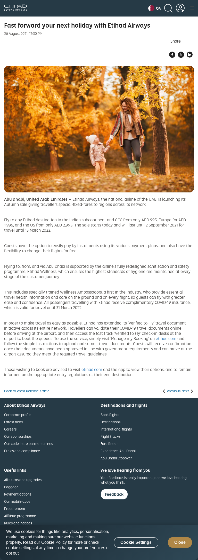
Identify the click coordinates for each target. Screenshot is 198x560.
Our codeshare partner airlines (28, 443)
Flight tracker (111, 436)
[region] (99, 542)
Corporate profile (17, 414)
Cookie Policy (54, 542)
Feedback (114, 494)
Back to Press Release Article (27, 391)
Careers (10, 429)
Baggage (11, 486)
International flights (116, 429)
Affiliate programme (20, 515)
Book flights (110, 414)
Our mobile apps (17, 501)
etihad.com (166, 338)
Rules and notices (18, 523)
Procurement (14, 508)
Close (180, 542)
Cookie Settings (136, 542)
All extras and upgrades (23, 479)
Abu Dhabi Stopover (116, 458)
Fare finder (109, 443)
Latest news (13, 421)
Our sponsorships (17, 436)
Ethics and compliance (22, 450)
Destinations (110, 421)
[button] (154, 8)
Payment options (17, 494)
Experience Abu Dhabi (118, 450)
